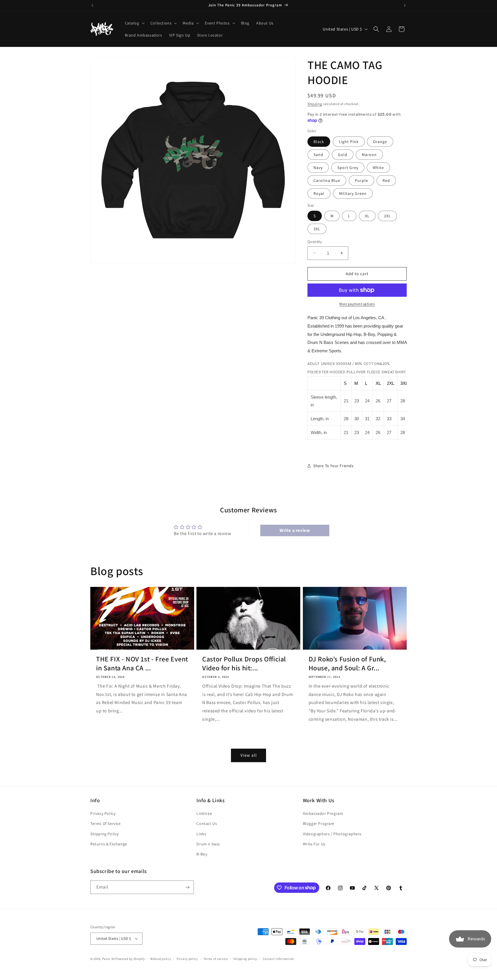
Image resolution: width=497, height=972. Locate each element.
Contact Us (206, 823)
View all (248, 755)
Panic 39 (108, 959)
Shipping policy (245, 959)
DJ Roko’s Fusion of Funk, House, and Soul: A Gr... (347, 663)
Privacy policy (187, 959)
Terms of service (216, 959)
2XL (387, 215)
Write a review (295, 530)
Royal (319, 193)
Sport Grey (347, 167)
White (378, 167)
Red (386, 180)
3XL (317, 228)
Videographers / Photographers (332, 833)
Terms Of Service (105, 823)
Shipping (314, 104)
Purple (361, 180)
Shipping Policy (104, 833)
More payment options (357, 304)
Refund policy (160, 959)
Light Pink (349, 141)
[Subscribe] (187, 887)
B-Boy (201, 854)
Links (201, 833)
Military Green (353, 193)
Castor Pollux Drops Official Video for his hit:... (244, 663)
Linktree (204, 813)
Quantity (314, 241)
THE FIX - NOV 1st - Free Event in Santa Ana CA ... (142, 663)
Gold (342, 154)
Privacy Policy (102, 813)
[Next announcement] (404, 5)
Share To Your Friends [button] (333, 465)
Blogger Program (318, 823)
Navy (318, 167)
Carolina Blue (327, 180)
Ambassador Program (323, 813)
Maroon (369, 154)
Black (319, 141)
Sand (318, 154)
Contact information (278, 959)
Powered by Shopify (130, 959)
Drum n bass (208, 844)
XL (367, 215)
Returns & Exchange (108, 844)
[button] (134, 23)
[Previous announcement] (92, 5)
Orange (380, 141)
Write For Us (314, 844)
